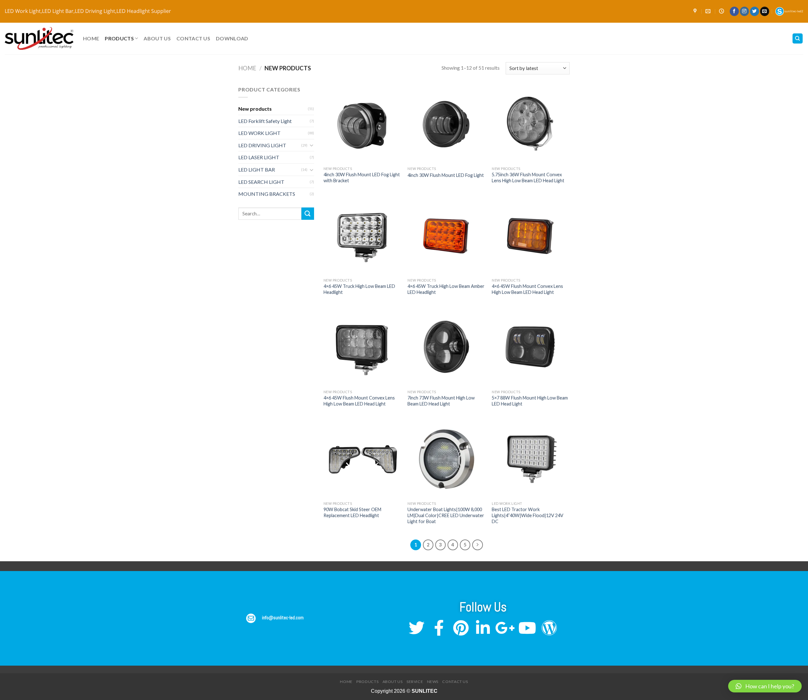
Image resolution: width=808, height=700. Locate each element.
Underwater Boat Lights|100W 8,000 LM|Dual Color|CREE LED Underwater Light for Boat (445, 515)
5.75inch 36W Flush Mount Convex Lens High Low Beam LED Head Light (528, 177)
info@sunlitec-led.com (283, 618)
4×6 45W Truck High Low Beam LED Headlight (359, 289)
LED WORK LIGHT (259, 133)
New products (255, 109)
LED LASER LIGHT (258, 157)
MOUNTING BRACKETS (266, 194)
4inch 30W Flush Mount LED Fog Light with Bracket (362, 177)
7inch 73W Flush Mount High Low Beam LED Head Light (441, 400)
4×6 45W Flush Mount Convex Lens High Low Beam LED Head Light (527, 289)
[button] (765, 686)
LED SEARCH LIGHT (261, 182)
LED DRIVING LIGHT (262, 145)
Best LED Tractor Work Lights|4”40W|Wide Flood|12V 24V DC (527, 515)
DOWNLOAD (232, 38)
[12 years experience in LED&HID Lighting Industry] (39, 38)
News (432, 681)
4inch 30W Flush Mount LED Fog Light (445, 175)
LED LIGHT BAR (256, 169)
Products (119, 38)
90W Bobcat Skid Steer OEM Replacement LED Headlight (352, 512)
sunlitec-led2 (793, 11)
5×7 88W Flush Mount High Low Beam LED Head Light (530, 400)
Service (415, 681)
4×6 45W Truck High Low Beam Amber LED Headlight (445, 289)
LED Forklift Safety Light (265, 121)
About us (157, 38)
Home (91, 38)
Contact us (193, 38)
